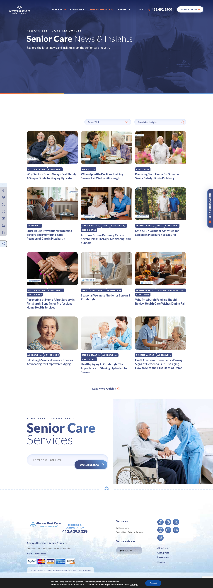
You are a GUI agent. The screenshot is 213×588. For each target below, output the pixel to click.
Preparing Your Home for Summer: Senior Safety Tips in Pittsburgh (157, 176)
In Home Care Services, (170, 290)
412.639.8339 (74, 531)
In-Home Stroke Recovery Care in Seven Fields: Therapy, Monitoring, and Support (106, 239)
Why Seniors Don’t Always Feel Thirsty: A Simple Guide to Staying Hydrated (52, 176)
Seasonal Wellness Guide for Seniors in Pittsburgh (106, 297)
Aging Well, (118, 226)
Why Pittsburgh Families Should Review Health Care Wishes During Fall (160, 301)
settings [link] (134, 584)
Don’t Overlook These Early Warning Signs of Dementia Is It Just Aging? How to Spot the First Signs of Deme (159, 364)
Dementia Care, (145, 355)
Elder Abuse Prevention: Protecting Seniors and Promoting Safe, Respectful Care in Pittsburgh (49, 234)
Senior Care (89, 230)
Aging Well (55, 169)
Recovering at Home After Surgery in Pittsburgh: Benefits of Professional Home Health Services (51, 303)
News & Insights (100, 9)
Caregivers (77, 9)
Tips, (105, 226)
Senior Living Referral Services (129, 532)
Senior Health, (36, 169)
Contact (161, 562)
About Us (162, 547)
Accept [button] (153, 583)
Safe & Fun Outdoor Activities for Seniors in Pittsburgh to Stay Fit (157, 232)
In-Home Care (122, 528)
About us (124, 9)
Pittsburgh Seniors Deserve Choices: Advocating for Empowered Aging (50, 362)
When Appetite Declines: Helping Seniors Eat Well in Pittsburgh (102, 176)
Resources (163, 557)
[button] (182, 122)
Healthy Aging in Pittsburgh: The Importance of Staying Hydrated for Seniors (104, 368)
